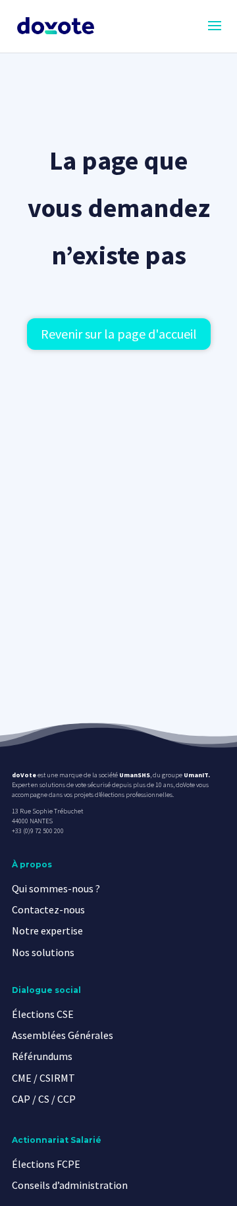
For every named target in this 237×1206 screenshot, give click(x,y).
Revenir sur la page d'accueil (119, 334)
